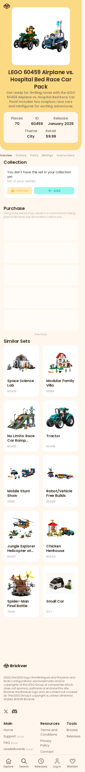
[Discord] (14, 711)
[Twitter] (6, 711)
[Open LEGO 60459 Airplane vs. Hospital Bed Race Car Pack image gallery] (41, 36)
